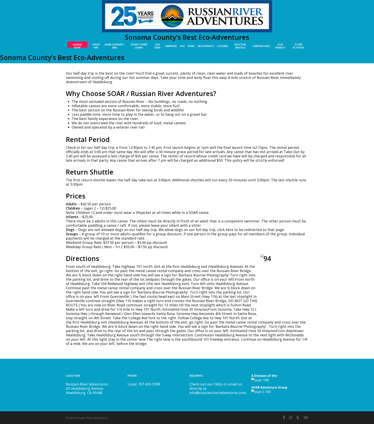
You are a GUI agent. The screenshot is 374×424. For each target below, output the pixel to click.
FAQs (218, 384)
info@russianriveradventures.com (217, 392)
